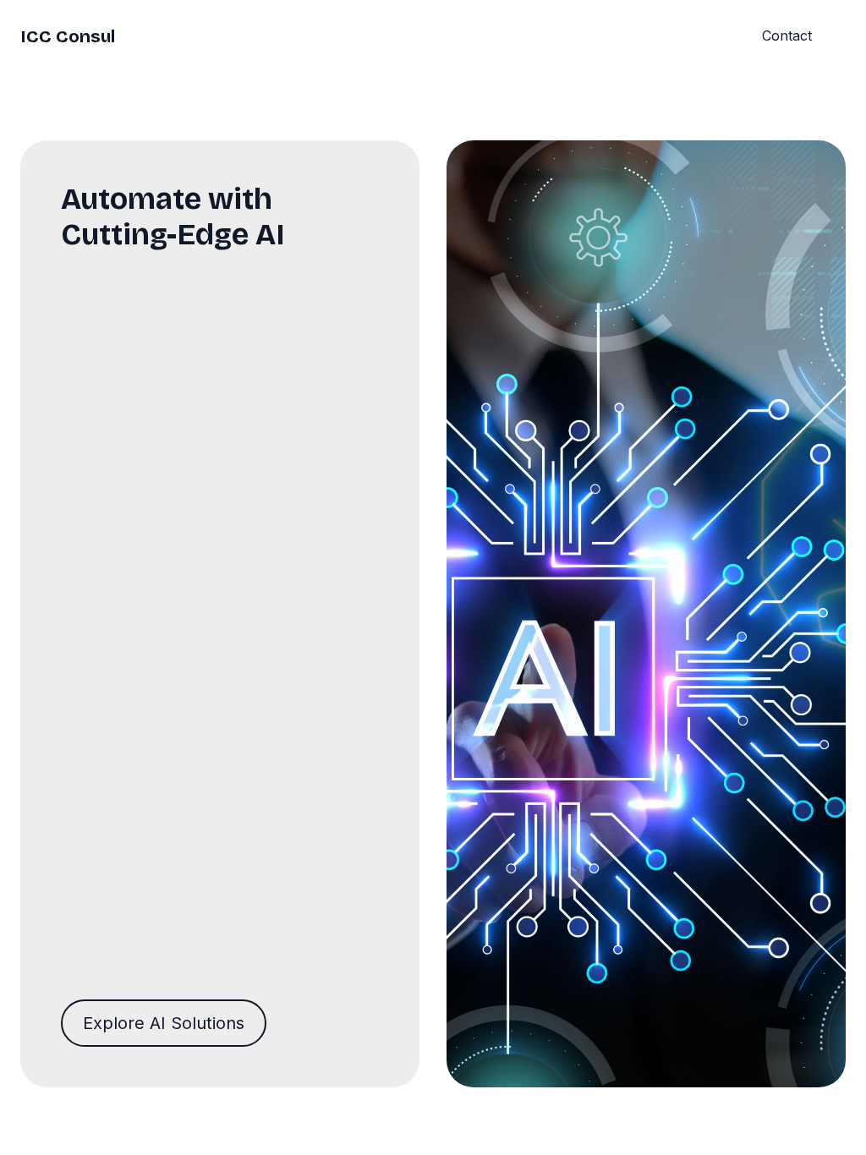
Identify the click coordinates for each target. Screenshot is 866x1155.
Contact (787, 35)
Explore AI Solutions (163, 1023)
